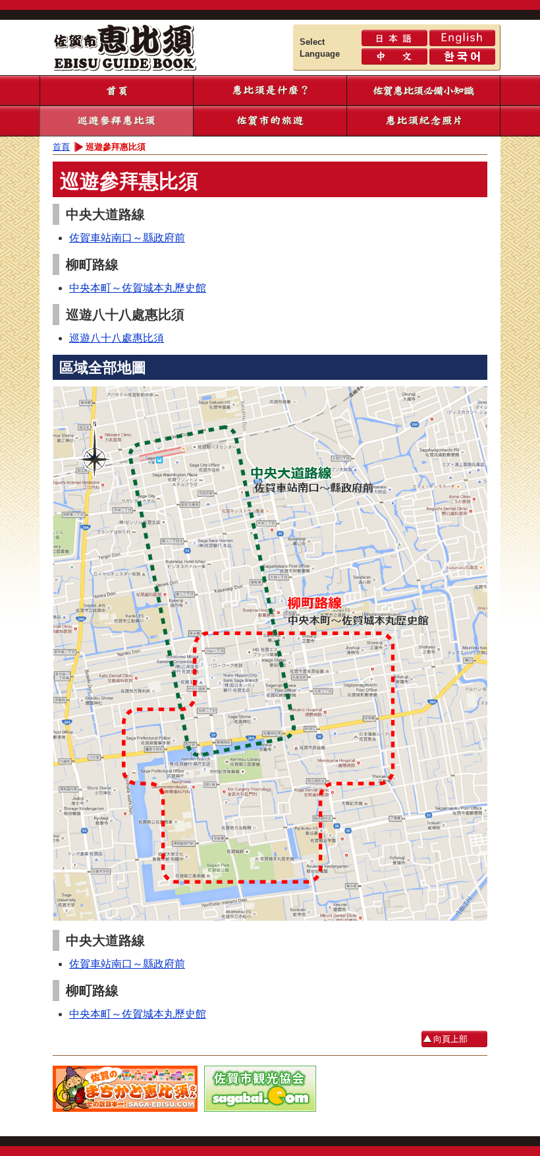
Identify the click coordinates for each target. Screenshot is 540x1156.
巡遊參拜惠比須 (116, 121)
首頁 (116, 90)
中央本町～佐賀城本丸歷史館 (137, 287)
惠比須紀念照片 (423, 121)
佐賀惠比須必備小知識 (423, 90)
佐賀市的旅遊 (269, 121)
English (462, 38)
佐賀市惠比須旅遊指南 (138, 46)
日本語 (394, 38)
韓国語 (462, 56)
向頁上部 (450, 1039)
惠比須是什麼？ (269, 90)
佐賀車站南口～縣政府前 (127, 237)
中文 (394, 56)
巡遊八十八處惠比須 (116, 338)
